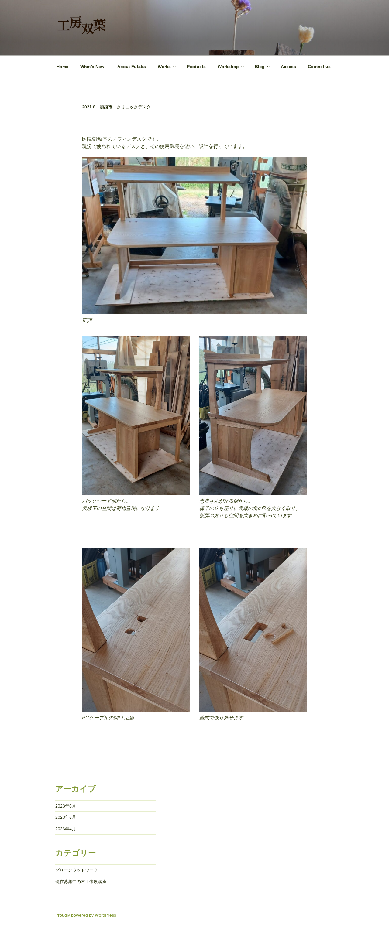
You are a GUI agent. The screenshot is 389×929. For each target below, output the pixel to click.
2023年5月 (65, 817)
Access (288, 66)
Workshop (228, 66)
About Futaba (131, 66)
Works (164, 66)
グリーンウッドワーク (76, 870)
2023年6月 (65, 806)
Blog (260, 66)
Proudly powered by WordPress (85, 915)
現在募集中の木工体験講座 (80, 881)
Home (62, 66)
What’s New (92, 66)
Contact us (319, 66)
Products (196, 66)
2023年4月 (65, 828)
